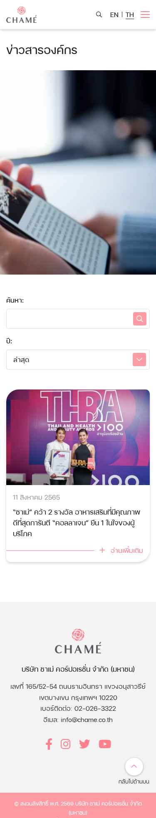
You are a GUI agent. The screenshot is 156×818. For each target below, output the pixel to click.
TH (130, 14)
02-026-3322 (95, 708)
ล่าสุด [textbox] (21, 359)
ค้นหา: (15, 300)
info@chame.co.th (87, 719)
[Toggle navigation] (145, 14)
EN (114, 14)
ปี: (9, 340)
